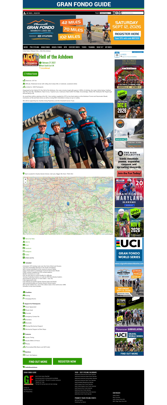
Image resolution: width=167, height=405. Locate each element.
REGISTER (37, 13)
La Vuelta (123, 54)
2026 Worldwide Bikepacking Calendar (84, 382)
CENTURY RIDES (74, 47)
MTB (65, 47)
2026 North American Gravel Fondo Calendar (86, 376)
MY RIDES (29, 13)
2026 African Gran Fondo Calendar (83, 394)
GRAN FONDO (45, 47)
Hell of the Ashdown (45, 51)
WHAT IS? (100, 47)
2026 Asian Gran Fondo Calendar (83, 390)
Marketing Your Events (80, 402)
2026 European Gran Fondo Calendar (84, 384)
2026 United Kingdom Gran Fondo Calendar (85, 386)
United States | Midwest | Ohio (31, 51)
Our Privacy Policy (28, 392)
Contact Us (26, 388)
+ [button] (25, 179)
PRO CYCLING (34, 47)
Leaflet (103, 234)
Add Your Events (79, 400)
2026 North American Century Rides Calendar (86, 378)
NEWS (26, 47)
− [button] (25, 182)
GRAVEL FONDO (57, 47)
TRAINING (91, 47)
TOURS (84, 47)
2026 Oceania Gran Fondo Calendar (83, 388)
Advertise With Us (28, 390)
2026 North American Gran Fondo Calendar (85, 375)
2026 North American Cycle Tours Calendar (85, 380)
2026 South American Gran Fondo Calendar (85, 392)
